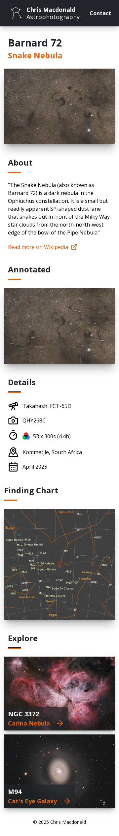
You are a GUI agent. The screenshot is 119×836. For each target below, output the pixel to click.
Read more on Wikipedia (38, 247)
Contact (100, 13)
